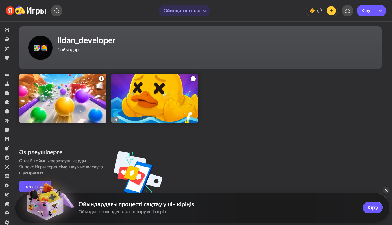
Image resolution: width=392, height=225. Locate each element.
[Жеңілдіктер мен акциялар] (7, 39)
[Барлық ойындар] (7, 30)
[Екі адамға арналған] (7, 166)
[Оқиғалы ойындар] (7, 194)
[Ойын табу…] (56, 10)
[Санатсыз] (7, 74)
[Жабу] (386, 190)
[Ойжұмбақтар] (7, 102)
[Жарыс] (7, 185)
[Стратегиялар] (7, 139)
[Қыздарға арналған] (7, 157)
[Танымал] (7, 57)
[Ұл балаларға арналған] (7, 129)
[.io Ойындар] (7, 213)
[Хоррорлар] (7, 92)
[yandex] (26, 10)
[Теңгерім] (322, 10)
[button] (7, 30)
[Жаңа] (7, 48)
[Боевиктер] (7, 148)
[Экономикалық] (7, 176)
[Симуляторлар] (7, 83)
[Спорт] (7, 204)
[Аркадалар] (7, 120)
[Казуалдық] (7, 111)
